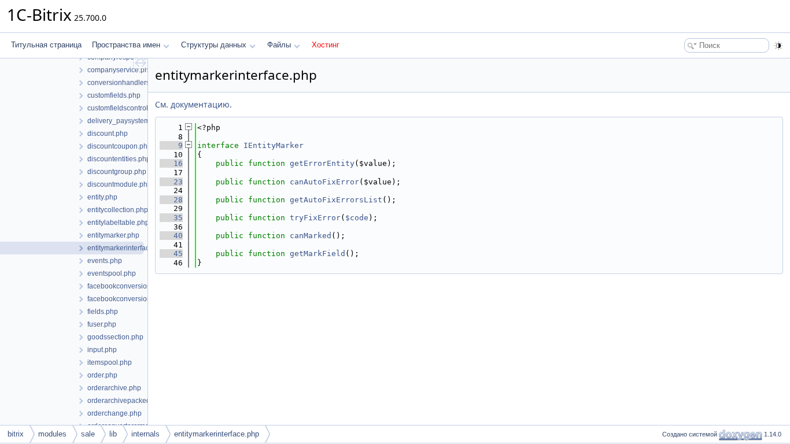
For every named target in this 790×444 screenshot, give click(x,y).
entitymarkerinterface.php (216, 434)
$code (356, 217)
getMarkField (317, 253)
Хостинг (325, 44)
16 (171, 163)
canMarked (310, 235)
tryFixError (315, 217)
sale (88, 434)
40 (171, 235)
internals (145, 434)
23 (171, 181)
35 (171, 217)
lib (113, 434)
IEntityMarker (273, 145)
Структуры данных (213, 44)
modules (52, 434)
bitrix (16, 434)
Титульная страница (46, 44)
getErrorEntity (322, 163)
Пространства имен (126, 44)
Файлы (279, 44)
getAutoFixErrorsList (336, 199)
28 (171, 199)
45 (171, 253)
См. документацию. (193, 104)
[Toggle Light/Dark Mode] (778, 46)
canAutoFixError (324, 181)
